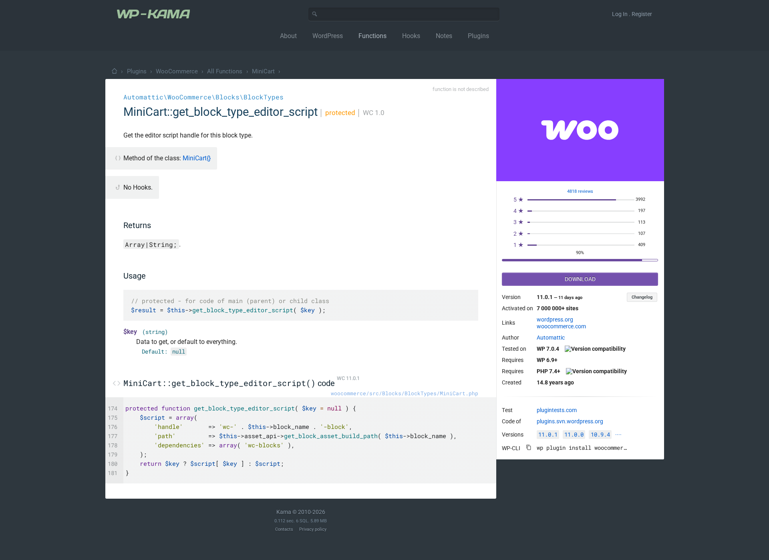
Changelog (642, 297)
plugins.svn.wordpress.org (570, 421)
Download (580, 279)
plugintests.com (557, 410)
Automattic (551, 337)
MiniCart (263, 71)
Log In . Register (632, 14)
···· (618, 434)
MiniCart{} (197, 158)
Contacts (284, 529)
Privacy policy (312, 529)
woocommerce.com (561, 326)
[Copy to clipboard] (528, 447)
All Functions (224, 71)
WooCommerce (177, 71)
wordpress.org (555, 319)
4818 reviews (580, 191)
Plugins (137, 71)
